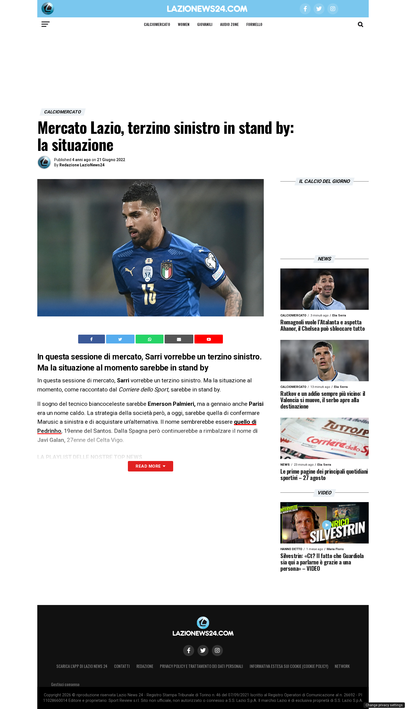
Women (183, 24)
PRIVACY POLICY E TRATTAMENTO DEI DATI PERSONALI (201, 666)
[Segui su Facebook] (188, 650)
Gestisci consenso (65, 684)
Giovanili (204, 24)
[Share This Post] (150, 339)
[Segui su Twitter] (203, 650)
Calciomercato (157, 24)
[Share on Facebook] (92, 339)
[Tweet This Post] (121, 339)
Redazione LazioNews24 (81, 165)
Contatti (122, 666)
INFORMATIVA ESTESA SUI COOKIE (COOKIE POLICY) (289, 666)
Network (342, 666)
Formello (254, 24)
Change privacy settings (384, 705)
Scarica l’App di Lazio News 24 (81, 666)
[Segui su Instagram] (217, 650)
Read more (148, 466)
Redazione (144, 666)
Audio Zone (229, 24)
